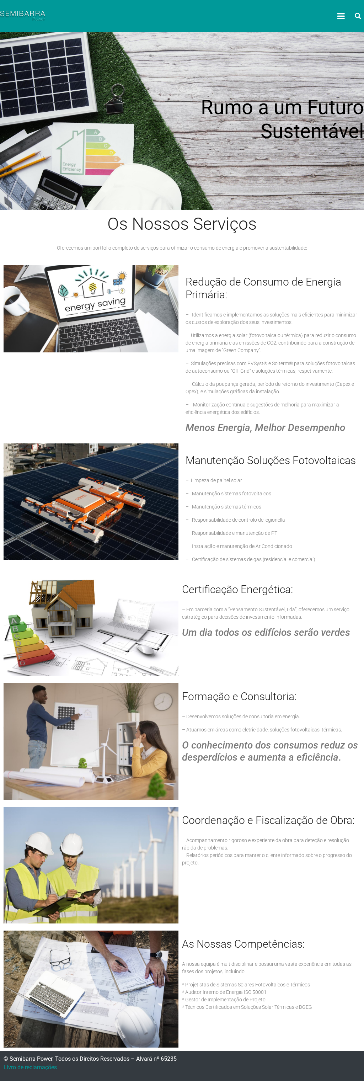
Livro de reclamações (30, 1067)
